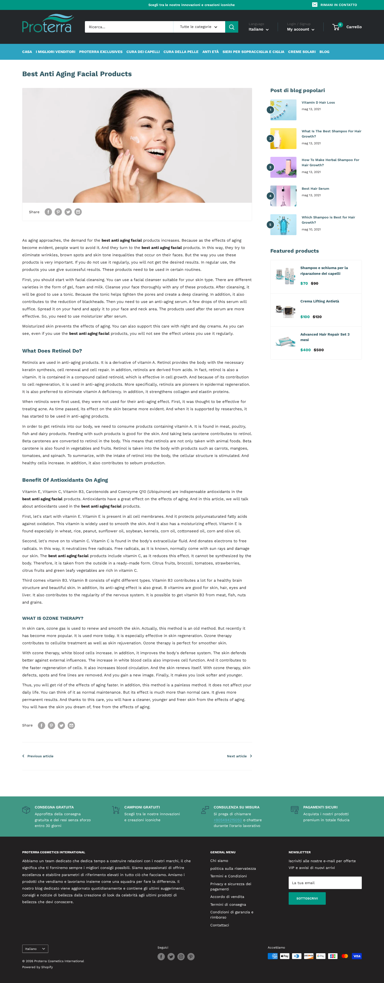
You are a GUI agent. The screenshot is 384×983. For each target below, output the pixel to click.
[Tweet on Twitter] (68, 212)
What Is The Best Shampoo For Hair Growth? (331, 133)
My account (298, 29)
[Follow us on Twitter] (171, 956)
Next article (237, 756)
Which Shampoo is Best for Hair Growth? (328, 219)
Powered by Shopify (37, 967)
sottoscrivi (307, 898)
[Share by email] (78, 212)
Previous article (40, 756)
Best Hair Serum (315, 188)
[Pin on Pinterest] (58, 212)
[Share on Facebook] (48, 212)
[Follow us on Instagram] (181, 956)
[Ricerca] (231, 27)
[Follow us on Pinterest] (191, 956)
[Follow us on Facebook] (161, 956)
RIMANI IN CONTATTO (339, 5)
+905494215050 (228, 820)
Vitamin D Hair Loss (318, 102)
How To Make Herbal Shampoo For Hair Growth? (330, 162)
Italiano (31, 949)
